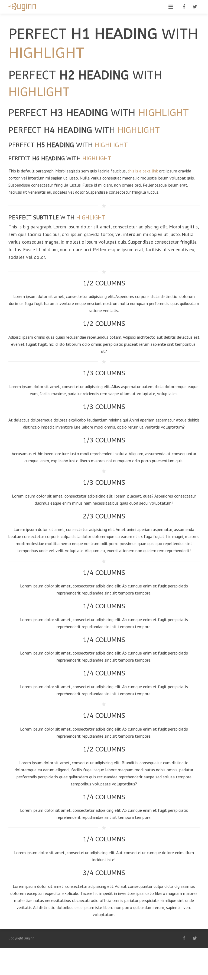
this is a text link (143, 171)
